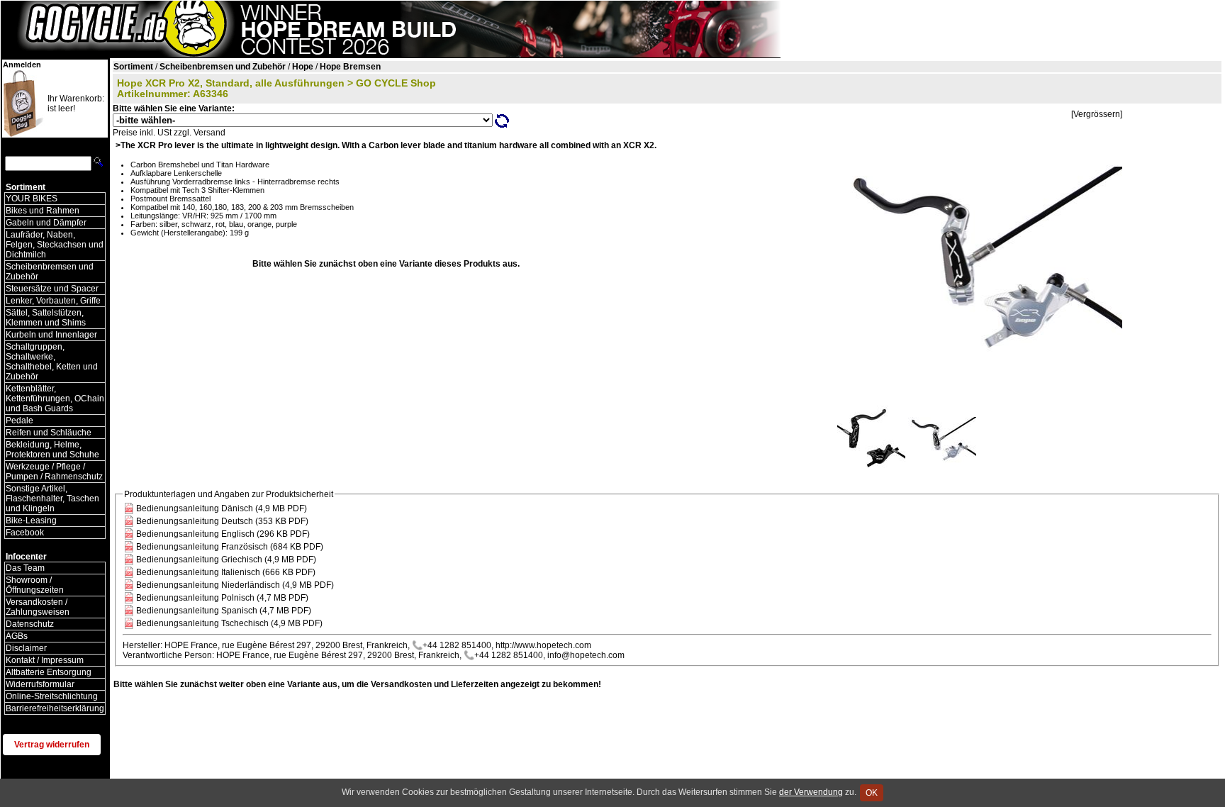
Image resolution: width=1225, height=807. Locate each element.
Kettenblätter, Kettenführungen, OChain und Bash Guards (55, 398)
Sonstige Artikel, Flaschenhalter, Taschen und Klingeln (52, 498)
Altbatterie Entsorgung (48, 672)
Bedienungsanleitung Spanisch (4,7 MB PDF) (223, 611)
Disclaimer (26, 648)
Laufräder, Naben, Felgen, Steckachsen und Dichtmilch (55, 245)
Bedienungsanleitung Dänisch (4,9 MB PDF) (221, 508)
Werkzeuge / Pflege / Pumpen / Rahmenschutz (54, 472)
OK (871, 793)
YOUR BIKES (31, 199)
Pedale (19, 420)
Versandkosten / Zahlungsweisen (37, 607)
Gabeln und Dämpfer (46, 223)
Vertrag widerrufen (51, 745)
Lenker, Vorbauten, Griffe (53, 301)
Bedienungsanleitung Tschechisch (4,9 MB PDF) (229, 623)
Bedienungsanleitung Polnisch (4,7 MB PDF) (222, 598)
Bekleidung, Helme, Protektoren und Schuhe (52, 450)
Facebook (25, 533)
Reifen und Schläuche (48, 433)
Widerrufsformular (40, 684)
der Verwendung (811, 792)
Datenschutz (30, 624)
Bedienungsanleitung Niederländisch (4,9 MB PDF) (235, 585)
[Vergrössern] (1096, 114)
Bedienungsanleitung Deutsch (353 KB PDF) (222, 521)
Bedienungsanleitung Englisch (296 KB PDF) (223, 534)
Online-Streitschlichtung (52, 696)
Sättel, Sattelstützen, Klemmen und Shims (46, 318)
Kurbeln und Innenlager (51, 335)
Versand (209, 133)
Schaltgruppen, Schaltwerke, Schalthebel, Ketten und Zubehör (52, 362)
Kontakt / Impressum (45, 660)
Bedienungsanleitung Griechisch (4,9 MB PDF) (226, 559)
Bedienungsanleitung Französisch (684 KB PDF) (229, 547)
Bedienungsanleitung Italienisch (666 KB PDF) (225, 572)
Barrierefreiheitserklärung (55, 708)
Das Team (25, 568)
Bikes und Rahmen (42, 211)
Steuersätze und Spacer (52, 289)
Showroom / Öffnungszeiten (35, 585)
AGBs (17, 636)
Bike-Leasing (31, 520)
